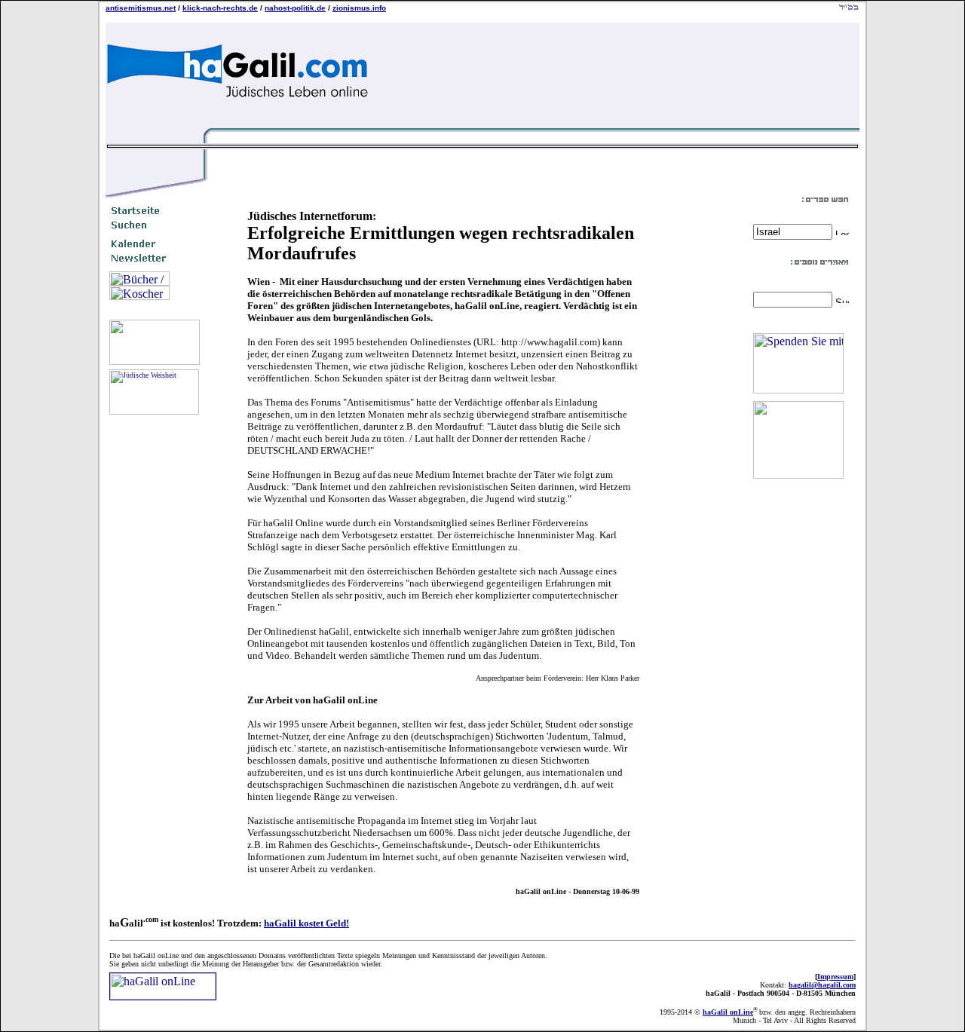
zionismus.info (359, 8)
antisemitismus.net (141, 8)
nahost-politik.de (295, 8)
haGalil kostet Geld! (306, 923)
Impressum (835, 976)
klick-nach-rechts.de (220, 8)
